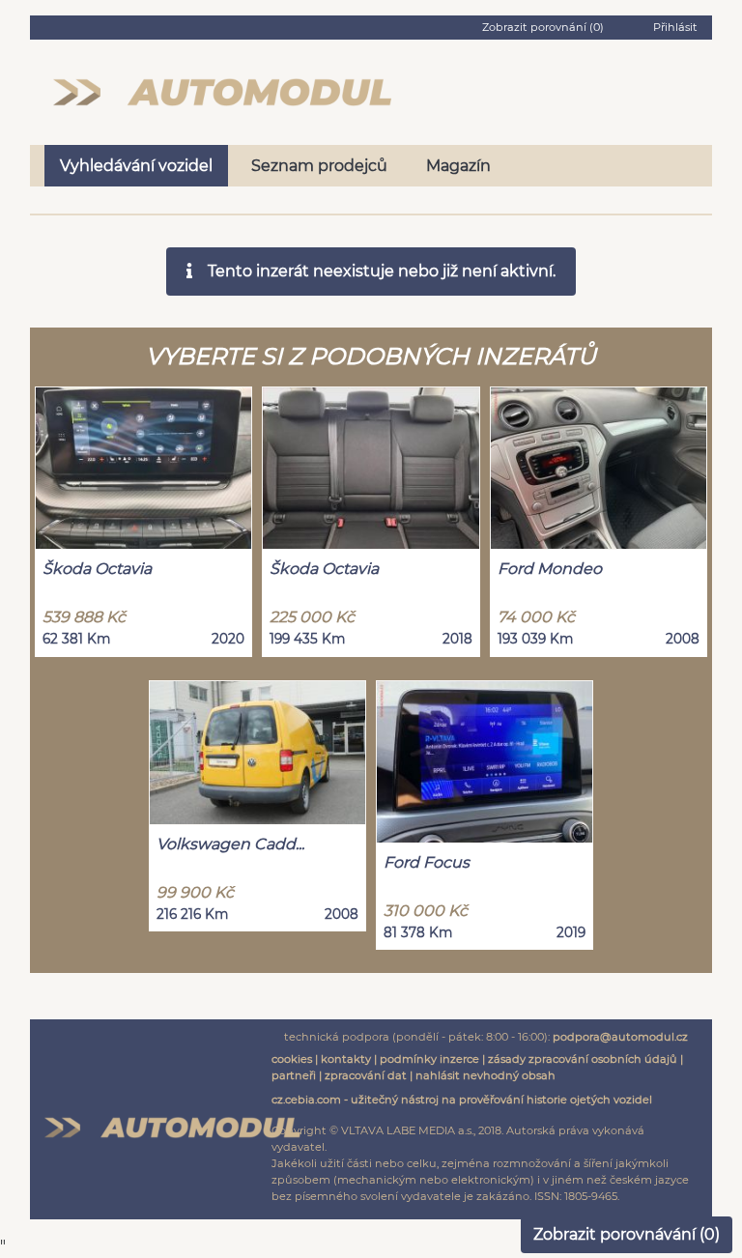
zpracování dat (366, 1075)
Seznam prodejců (319, 166)
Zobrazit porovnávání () (626, 1234)
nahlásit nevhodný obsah (485, 1075)
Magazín (458, 166)
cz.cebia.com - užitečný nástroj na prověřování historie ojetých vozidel (461, 1099)
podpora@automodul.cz (620, 1037)
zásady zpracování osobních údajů (582, 1059)
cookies (291, 1059)
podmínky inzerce (429, 1059)
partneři (293, 1075)
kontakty (346, 1059)
